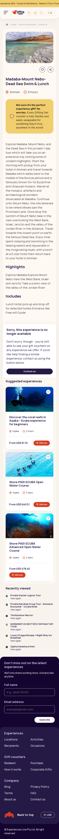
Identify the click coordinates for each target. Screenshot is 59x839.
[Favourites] (28, 12)
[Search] (35, 12)
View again (15, 598)
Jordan (14, 24)
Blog (7, 786)
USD (49, 814)
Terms (8, 793)
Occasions (38, 745)
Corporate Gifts (41, 769)
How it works (12, 769)
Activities (37, 739)
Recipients (11, 745)
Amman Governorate (27, 24)
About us (10, 799)
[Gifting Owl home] (18, 13)
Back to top (25, 815)
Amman (42, 24)
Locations (11, 739)
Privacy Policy (40, 786)
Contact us (29, 371)
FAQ (33, 793)
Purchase (37, 763)
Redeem (10, 763)
